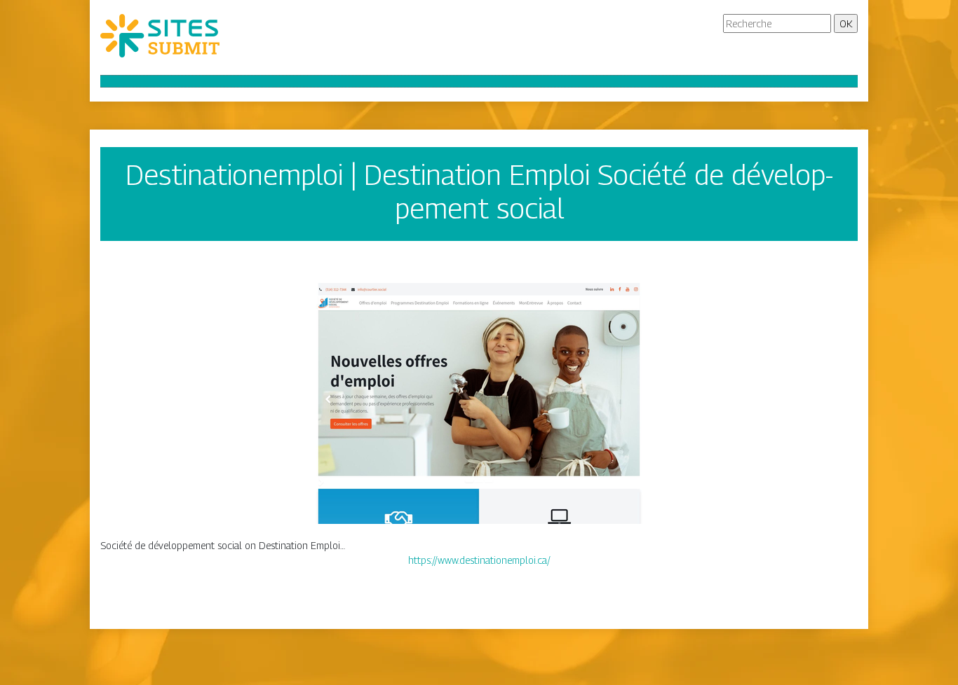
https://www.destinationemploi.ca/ (479, 560)
